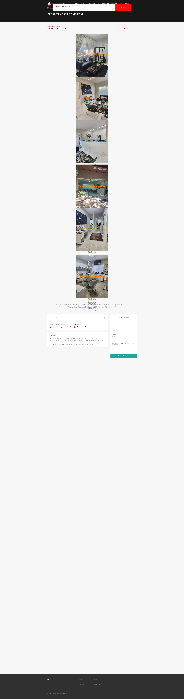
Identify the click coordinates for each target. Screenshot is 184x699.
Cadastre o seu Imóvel (103, 3)
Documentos (114, 3)
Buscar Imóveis (91, 3)
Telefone (114, 334)
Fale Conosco (82, 687)
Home (76, 3)
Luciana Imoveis (123, 318)
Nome (113, 322)
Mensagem (114, 341)
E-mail (113, 328)
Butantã (59, 26)
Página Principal (51, 26)
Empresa (83, 3)
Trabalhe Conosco (124, 3)
